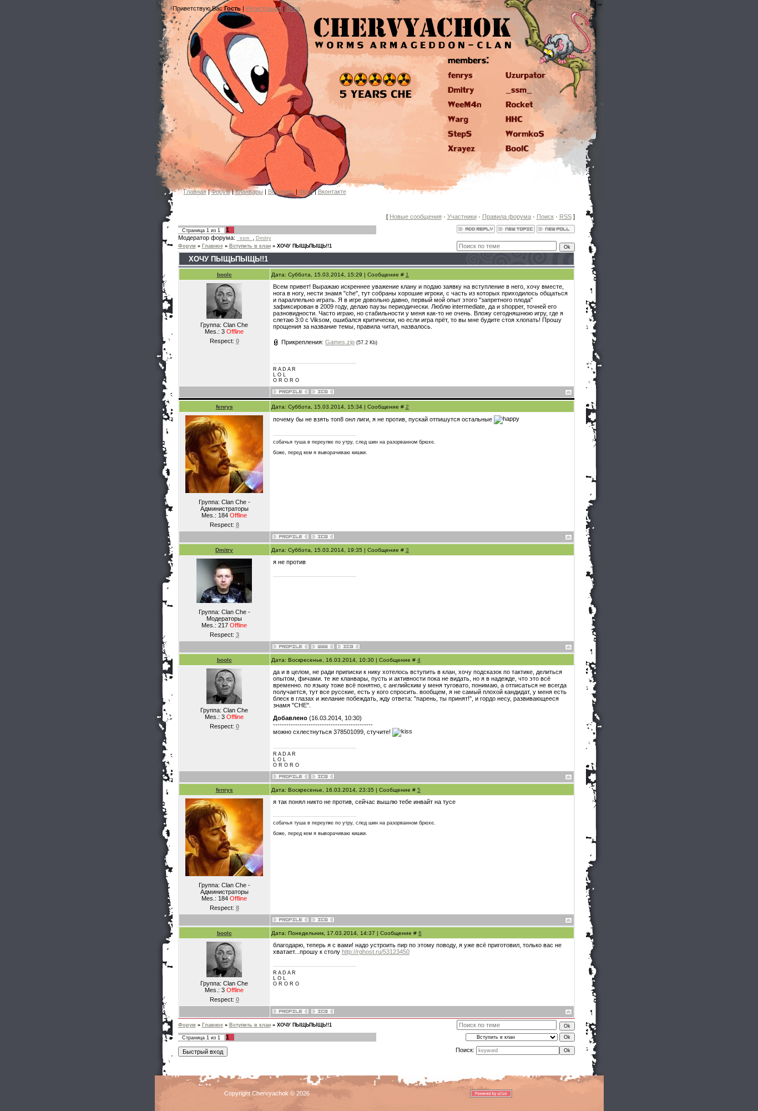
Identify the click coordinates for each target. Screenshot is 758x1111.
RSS (565, 216)
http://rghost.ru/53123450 (376, 951)
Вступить (281, 191)
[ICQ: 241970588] (348, 647)
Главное (212, 246)
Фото (306, 191)
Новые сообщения (416, 216)
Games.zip (340, 342)
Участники (462, 216)
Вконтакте (332, 191)
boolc (224, 275)
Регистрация (263, 8)
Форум (220, 191)
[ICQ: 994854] (323, 537)
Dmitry (263, 238)
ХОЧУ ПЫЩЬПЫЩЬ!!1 (304, 246)
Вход (293, 8)
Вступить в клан (250, 246)
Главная (195, 191)
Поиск (545, 216)
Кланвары (249, 191)
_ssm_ (244, 238)
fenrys (224, 407)
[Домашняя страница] (323, 647)
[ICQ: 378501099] (323, 392)
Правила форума (506, 216)
